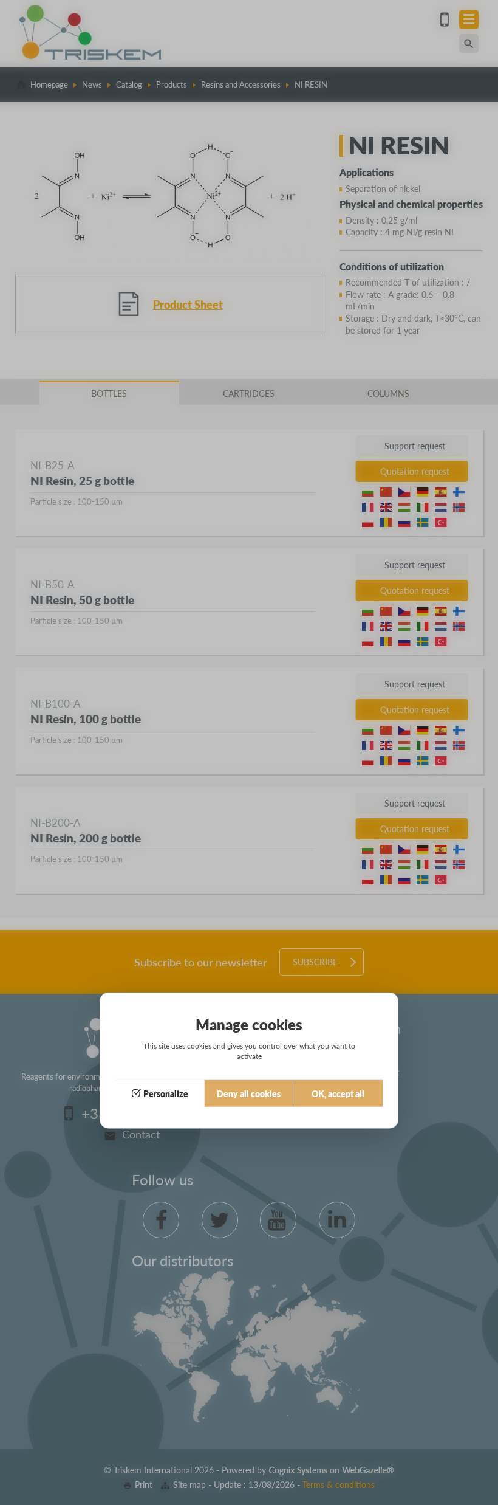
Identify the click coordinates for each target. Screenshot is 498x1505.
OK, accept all (338, 1093)
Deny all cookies (249, 1093)
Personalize (165, 1093)
